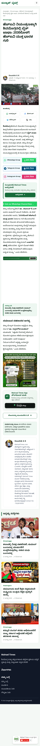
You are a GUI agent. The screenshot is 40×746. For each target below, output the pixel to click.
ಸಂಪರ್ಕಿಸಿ (4, 685)
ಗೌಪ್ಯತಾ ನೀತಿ (5, 693)
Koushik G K (14, 76)
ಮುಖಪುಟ (6, 11)
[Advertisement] (20, 58)
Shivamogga (14, 11)
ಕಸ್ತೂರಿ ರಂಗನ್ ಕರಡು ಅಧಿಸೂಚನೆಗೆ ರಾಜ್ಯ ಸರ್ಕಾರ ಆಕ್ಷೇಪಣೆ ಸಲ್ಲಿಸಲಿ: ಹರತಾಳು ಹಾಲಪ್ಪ (19, 633)
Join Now (30, 160)
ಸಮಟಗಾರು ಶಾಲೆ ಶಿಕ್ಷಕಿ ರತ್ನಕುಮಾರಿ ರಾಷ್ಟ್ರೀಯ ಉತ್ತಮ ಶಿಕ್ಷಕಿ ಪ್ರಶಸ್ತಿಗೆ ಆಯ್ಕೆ (19, 592)
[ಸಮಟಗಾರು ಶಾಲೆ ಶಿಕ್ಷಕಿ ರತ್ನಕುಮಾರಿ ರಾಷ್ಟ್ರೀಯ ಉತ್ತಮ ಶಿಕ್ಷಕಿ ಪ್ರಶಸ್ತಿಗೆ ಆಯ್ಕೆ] (20, 572)
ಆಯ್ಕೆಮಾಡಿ (20, 195)
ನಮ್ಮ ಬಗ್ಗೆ (4, 682)
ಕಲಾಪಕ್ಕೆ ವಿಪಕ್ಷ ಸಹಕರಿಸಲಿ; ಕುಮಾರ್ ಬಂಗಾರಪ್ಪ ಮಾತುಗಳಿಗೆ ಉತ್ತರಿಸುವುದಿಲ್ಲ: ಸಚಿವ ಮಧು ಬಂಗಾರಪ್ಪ (18, 310)
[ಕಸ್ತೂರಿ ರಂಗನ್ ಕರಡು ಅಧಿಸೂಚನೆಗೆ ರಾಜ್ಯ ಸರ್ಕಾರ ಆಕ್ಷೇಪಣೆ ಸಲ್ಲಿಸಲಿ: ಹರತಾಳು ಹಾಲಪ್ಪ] (20, 613)
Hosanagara (7, 586)
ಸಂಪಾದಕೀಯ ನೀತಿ (7, 689)
